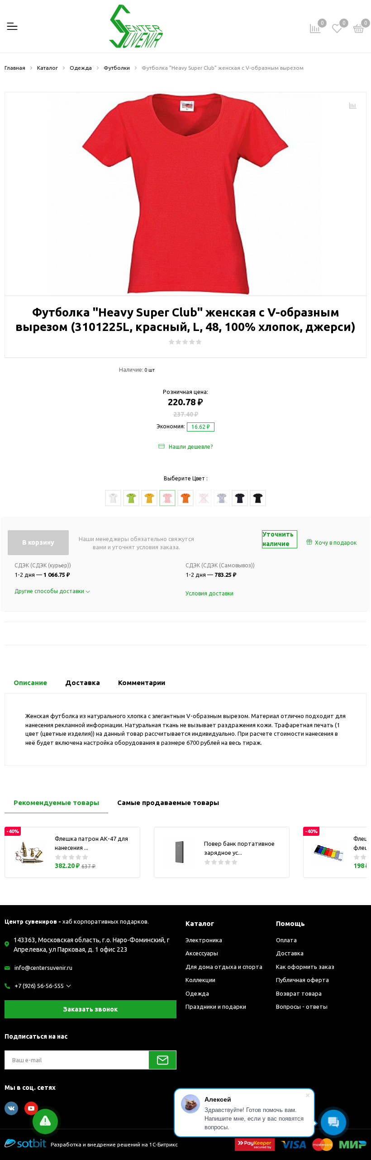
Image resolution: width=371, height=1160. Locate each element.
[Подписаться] (162, 1060)
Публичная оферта (302, 980)
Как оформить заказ (305, 966)
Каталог (200, 923)
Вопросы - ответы (302, 1006)
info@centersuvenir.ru (43, 967)
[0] (358, 30)
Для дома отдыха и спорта (224, 966)
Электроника (204, 940)
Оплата (286, 940)
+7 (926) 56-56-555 (39, 986)
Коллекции (200, 980)
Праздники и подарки (216, 1006)
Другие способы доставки (50, 591)
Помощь (290, 923)
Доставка (290, 953)
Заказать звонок (90, 1009)
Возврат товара (299, 993)
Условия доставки (209, 593)
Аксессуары (202, 953)
